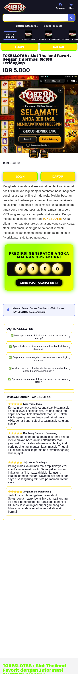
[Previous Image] (3, 114)
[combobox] (35, 17)
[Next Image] (75, 114)
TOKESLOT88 (52, 218)
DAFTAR (58, 46)
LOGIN (19, 46)
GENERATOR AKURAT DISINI (39, 282)
